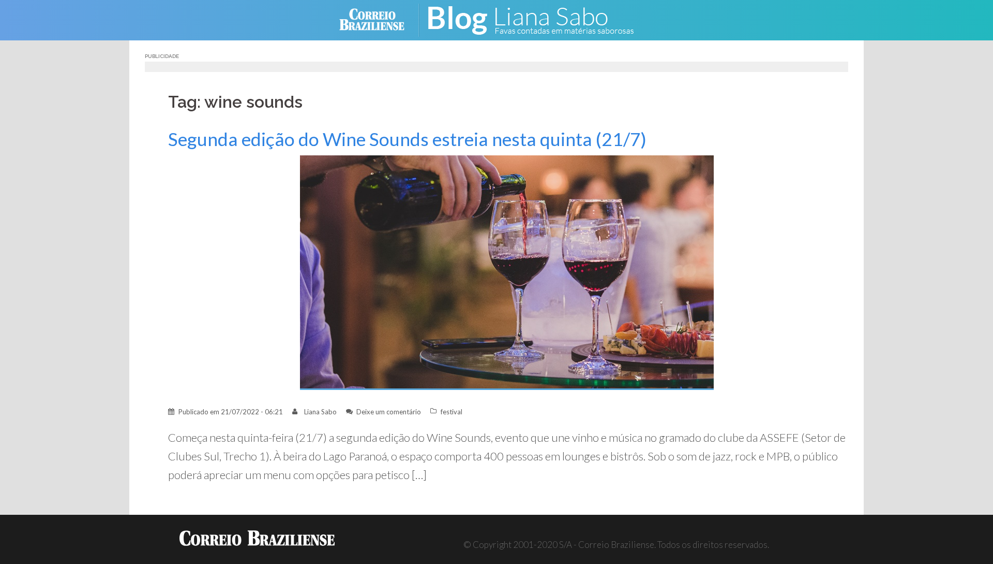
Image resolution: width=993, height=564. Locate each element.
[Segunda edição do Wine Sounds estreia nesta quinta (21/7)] (507, 271)
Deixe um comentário (388, 412)
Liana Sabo (320, 412)
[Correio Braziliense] (379, 18)
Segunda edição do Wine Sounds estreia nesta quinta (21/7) (407, 139)
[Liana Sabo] (538, 18)
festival (451, 412)
